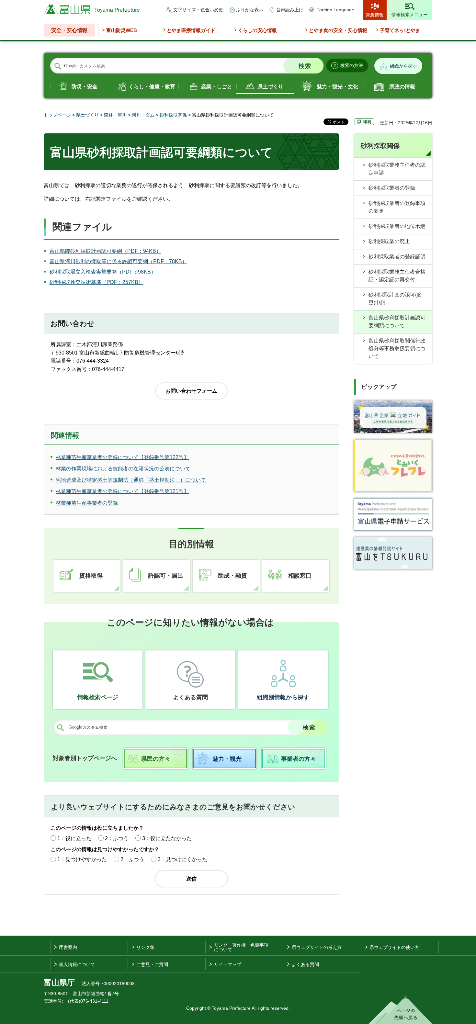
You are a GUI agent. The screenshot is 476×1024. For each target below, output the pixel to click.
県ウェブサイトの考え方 (317, 947)
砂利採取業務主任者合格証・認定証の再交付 (396, 275)
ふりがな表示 (249, 9)
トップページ (57, 115)
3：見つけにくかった (182, 859)
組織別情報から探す (283, 697)
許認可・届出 (165, 575)
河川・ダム (143, 115)
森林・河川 (115, 115)
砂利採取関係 (173, 115)
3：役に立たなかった (167, 838)
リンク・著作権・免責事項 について (241, 947)
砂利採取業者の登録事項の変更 (396, 207)
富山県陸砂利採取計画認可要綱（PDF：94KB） (105, 251)
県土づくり (270, 86)
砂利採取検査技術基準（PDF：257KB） (96, 282)
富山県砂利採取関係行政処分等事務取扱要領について (396, 348)
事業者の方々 (298, 759)
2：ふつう (117, 838)
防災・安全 (84, 86)
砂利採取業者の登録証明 (396, 256)
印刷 (367, 121)
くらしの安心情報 (257, 30)
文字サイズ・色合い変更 (198, 9)
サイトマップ (227, 964)
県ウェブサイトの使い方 (394, 947)
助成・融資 (232, 575)
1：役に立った (74, 838)
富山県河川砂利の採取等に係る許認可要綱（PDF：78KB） (118, 261)
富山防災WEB (121, 30)
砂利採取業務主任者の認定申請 (396, 168)
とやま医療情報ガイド (191, 30)
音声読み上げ (289, 9)
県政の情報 (402, 86)
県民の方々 (155, 759)
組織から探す (403, 66)
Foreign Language (335, 9)
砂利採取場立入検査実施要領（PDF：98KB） (103, 272)
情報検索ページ (97, 697)
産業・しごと (216, 86)
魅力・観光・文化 (337, 86)
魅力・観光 (227, 759)
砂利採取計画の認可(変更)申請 (395, 298)
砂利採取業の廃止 (389, 241)
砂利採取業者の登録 (391, 188)
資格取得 (91, 575)
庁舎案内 (68, 947)
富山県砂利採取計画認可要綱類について (396, 321)
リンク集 (145, 947)
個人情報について (77, 964)
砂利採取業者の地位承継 (396, 226)
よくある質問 (190, 697)
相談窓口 (300, 575)
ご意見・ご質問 (152, 964)
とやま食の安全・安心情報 (338, 30)
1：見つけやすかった (82, 859)
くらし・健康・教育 (152, 86)
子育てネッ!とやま (400, 30)
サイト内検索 (57, 66)
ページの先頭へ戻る (400, 1010)
